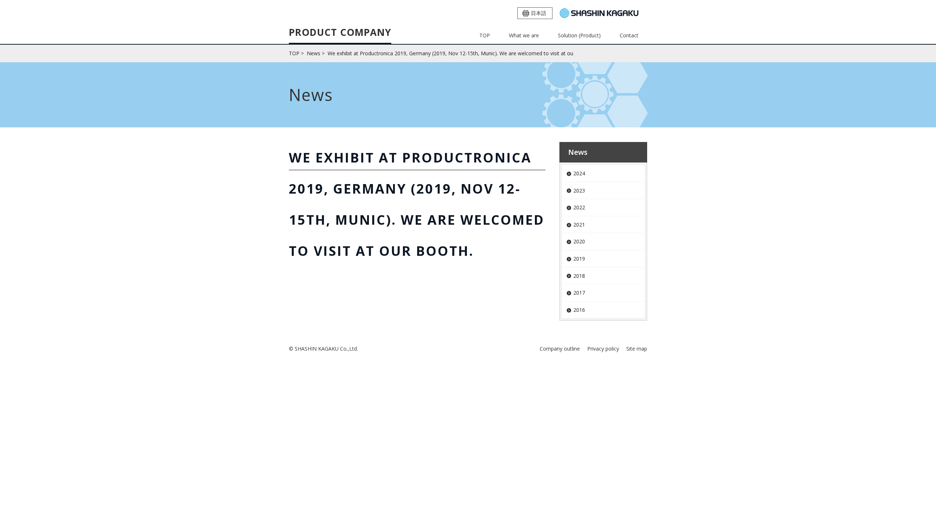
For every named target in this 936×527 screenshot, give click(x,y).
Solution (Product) (579, 35)
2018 (579, 275)
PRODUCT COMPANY (340, 33)
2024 (579, 173)
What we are (524, 35)
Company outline (560, 348)
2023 (579, 190)
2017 (579, 292)
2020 (579, 241)
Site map (636, 348)
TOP (484, 35)
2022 (579, 207)
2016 (579, 309)
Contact (629, 35)
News (578, 152)
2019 (579, 258)
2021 (579, 224)
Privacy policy (603, 348)
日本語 (538, 13)
